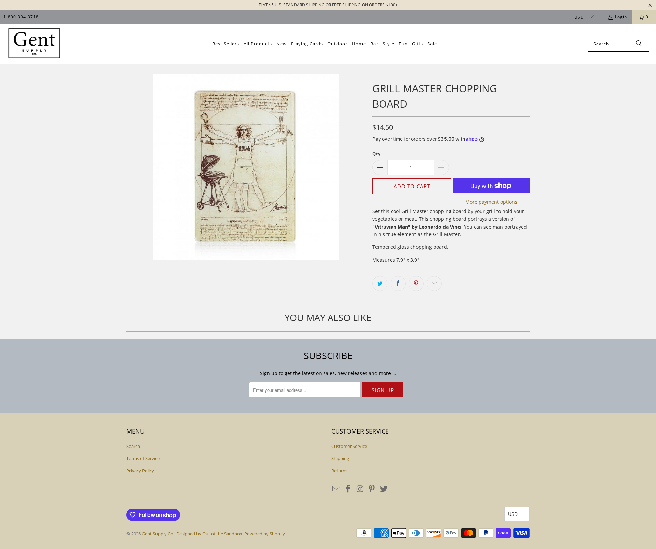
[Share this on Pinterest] (416, 283)
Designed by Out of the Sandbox (209, 534)
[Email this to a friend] (434, 283)
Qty (376, 154)
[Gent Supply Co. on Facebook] (348, 489)
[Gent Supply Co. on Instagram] (360, 489)
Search (133, 446)
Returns (339, 471)
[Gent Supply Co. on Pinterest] (372, 489)
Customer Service (349, 446)
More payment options (491, 201)
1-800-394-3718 (21, 17)
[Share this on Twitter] (379, 283)
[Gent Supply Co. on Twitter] (384, 489)
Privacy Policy (140, 471)
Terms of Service (143, 458)
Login (621, 17)
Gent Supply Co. (158, 534)
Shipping (340, 458)
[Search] (639, 44)
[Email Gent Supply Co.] (336, 489)
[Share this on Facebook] (398, 283)
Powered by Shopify (264, 534)
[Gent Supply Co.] (34, 43)
